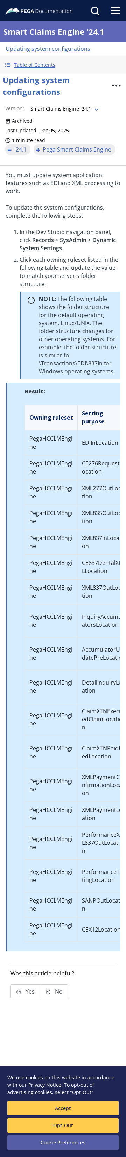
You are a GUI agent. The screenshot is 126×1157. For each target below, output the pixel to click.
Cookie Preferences (63, 1142)
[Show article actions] (116, 86)
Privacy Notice (44, 1084)
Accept (63, 1108)
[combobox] (64, 108)
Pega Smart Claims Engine (77, 149)
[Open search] (95, 10)
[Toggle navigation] (115, 10)
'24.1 (20, 149)
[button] (63, 65)
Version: (14, 108)
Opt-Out (63, 1125)
